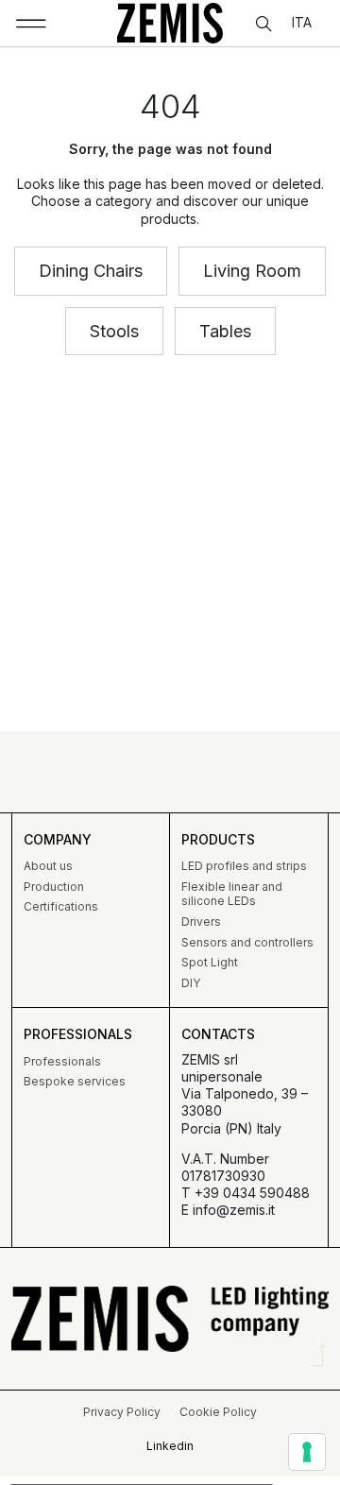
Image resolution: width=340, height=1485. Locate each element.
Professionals (62, 1061)
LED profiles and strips (244, 866)
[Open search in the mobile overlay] (265, 24)
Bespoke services (75, 1081)
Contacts (218, 1034)
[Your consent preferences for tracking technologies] (307, 1452)
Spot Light (209, 962)
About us (48, 866)
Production (54, 886)
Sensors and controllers (247, 942)
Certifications (61, 906)
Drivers (201, 921)
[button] (31, 24)
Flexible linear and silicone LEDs (231, 894)
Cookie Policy (218, 1412)
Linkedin (170, 1446)
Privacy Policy (122, 1412)
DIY (190, 983)
